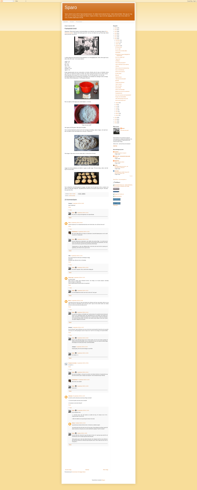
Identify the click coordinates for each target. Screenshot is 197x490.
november (118, 42)
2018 (116, 119)
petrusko (117, 170)
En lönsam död (118, 47)
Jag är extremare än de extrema (122, 64)
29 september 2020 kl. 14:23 (79, 396)
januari (117, 115)
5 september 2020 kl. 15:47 (79, 277)
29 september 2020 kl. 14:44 (83, 410)
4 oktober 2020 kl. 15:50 (82, 433)
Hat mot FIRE (118, 87)
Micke (69, 300)
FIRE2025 (117, 160)
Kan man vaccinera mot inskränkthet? (123, 95)
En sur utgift (117, 49)
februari (117, 113)
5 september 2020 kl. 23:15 (82, 212)
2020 (116, 38)
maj (116, 108)
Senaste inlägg (68, 469)
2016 (116, 122)
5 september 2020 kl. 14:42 (76, 255)
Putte (69, 222)
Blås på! (117, 75)
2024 (116, 31)
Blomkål (117, 80)
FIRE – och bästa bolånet (119, 161)
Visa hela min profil (124, 130)
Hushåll (70, 195)
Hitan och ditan (118, 86)
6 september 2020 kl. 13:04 (83, 379)
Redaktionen (75, 231)
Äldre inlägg (105, 469)
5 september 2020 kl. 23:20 (82, 267)
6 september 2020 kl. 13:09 (82, 386)
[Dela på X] (81, 194)
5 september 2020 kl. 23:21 (82, 290)
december (118, 40)
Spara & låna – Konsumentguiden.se (119, 179)
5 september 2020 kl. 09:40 (76, 222)
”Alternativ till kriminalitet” (120, 78)
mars (117, 111)
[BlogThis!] (80, 194)
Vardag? (116, 157)
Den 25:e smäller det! (119, 57)
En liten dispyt (118, 73)
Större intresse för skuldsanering (122, 68)
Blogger (103, 480)
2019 (116, 117)
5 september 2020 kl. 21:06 (77, 300)
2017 (116, 121)
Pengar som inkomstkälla (120, 96)
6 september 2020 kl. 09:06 (82, 363)
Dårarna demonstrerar (120, 71)
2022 (116, 35)
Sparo (71, 7)
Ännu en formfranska (119, 69)
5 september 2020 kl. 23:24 (82, 312)
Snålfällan (117, 60)
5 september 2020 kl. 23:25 (82, 337)
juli (116, 104)
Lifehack (117, 66)
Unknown (70, 396)
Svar (71, 210)
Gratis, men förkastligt (119, 89)
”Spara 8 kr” (117, 59)
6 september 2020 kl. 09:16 (82, 372)
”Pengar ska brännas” (120, 82)
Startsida (65, 21)
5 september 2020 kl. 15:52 (83, 231)
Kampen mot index (72, 363)
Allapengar (115, 205)
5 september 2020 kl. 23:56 (82, 353)
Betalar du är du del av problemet (122, 91)
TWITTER (115, 146)
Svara (69, 207)
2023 (116, 33)
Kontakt (72, 21)
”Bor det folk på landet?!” (120, 62)
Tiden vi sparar (118, 84)
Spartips (73, 195)
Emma (73, 423)
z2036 (116, 165)
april (117, 109)
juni (116, 106)
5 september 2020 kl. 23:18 (82, 239)
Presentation (79, 21)
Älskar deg (70, 277)
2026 (116, 27)
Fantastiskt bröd (118, 93)
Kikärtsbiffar (117, 52)
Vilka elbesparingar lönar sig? (121, 98)
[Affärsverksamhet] (117, 196)
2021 (116, 36)
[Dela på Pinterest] (84, 194)
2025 (116, 29)
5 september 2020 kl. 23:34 (82, 346)
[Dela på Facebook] (83, 194)
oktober (117, 43)
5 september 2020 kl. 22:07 (78, 327)
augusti (117, 102)
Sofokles (117, 151)
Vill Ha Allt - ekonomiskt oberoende (122, 156)
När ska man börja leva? (120, 100)
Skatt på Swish (118, 77)
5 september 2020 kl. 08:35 (78, 203)
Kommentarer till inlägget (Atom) (78, 471)
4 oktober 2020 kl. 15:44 (80, 423)
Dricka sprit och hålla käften (121, 50)
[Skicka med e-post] (78, 194)
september (118, 45)
